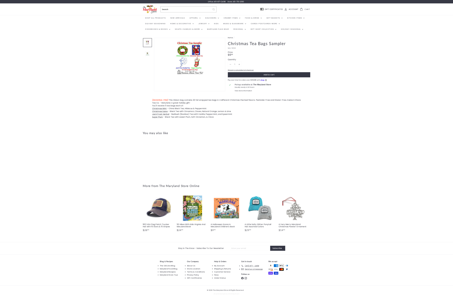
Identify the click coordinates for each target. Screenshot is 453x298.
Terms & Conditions (196, 272)
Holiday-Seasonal (291, 29)
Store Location (193, 269)
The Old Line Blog (167, 265)
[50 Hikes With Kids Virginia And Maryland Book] (192, 213)
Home (230, 38)
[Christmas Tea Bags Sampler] (156, 158)
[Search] (213, 9)
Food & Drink (252, 18)
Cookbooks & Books (156, 29)
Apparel (194, 18)
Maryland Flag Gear (218, 29)
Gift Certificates (194, 278)
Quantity (232, 59)
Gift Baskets (273, 18)
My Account (219, 265)
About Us (191, 265)
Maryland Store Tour (169, 275)
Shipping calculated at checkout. (241, 70)
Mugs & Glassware (233, 23)
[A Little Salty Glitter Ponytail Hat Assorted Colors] (260, 213)
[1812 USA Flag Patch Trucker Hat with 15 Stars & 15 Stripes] (158, 213)
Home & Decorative (181, 23)
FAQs (216, 275)
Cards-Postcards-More (264, 23)
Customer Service (222, 272)
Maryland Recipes (168, 272)
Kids (216, 23)
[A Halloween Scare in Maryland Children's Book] (226, 213)
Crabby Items (231, 18)
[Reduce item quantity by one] (230, 64)
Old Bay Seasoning (155, 23)
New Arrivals (177, 18)
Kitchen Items (295, 18)
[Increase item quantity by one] (239, 64)
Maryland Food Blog (168, 269)
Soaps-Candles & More (188, 29)
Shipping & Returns (222, 269)
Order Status (220, 278)
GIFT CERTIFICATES (274, 9)
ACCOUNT (293, 9)
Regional (239, 29)
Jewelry (203, 23)
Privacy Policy (193, 275)
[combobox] (188, 9)
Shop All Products (155, 18)
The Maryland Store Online (179, 186)
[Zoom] (189, 73)
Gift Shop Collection (263, 29)
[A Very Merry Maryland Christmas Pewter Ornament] (294, 213)
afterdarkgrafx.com (233, 294)
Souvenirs (211, 18)
